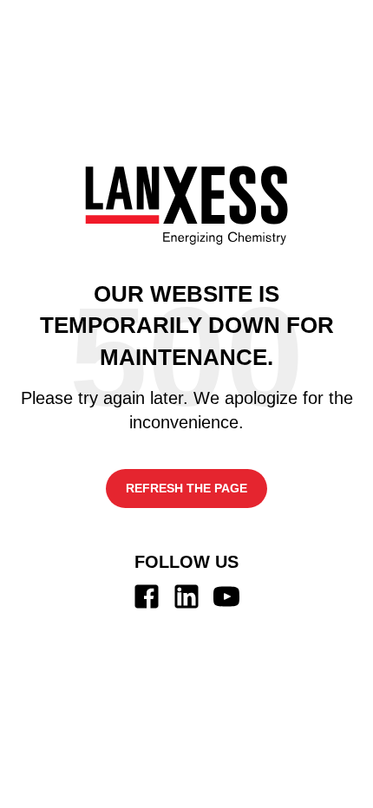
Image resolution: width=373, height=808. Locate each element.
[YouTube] (226, 596)
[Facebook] (147, 596)
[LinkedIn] (186, 596)
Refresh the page (186, 488)
